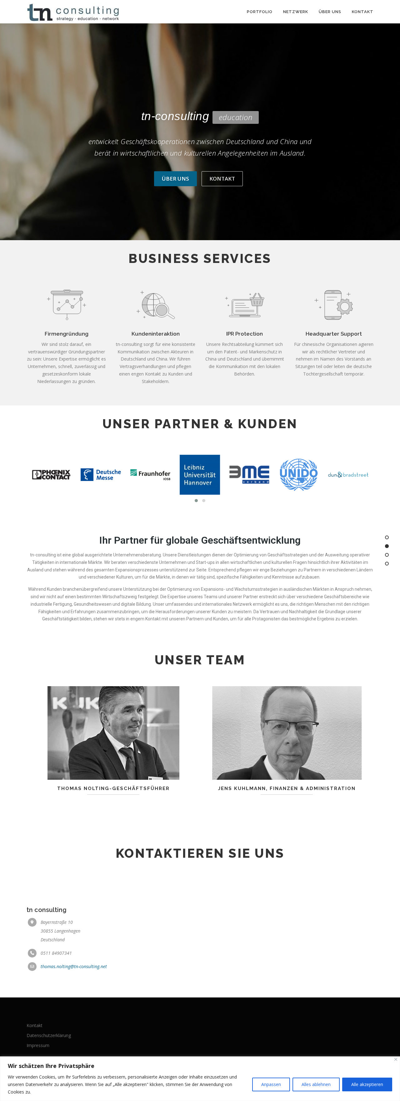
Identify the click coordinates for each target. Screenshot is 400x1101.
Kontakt (362, 11)
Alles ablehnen (316, 1084)
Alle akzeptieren (367, 1084)
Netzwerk (295, 11)
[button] (196, 500)
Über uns (330, 11)
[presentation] (36, 474)
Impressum (38, 1045)
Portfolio (259, 11)
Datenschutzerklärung (49, 1035)
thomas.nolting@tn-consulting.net (74, 966)
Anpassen (271, 1084)
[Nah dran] (395, 1059)
